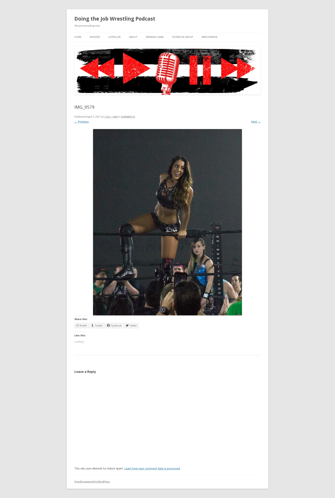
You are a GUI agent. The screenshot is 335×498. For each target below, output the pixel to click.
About (133, 37)
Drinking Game (155, 37)
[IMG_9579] (167, 222)
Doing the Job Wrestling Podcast (114, 18)
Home (77, 37)
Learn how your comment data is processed (152, 468)
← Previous (81, 121)
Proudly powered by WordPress (92, 481)
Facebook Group (182, 37)
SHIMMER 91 (128, 116)
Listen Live (115, 37)
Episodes (95, 37)
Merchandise (209, 37)
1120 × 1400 (110, 116)
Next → (256, 121)
